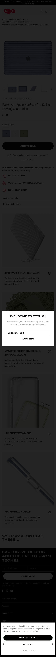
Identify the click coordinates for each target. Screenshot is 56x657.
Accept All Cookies (28, 638)
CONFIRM (28, 339)
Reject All (28, 644)
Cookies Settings (28, 650)
